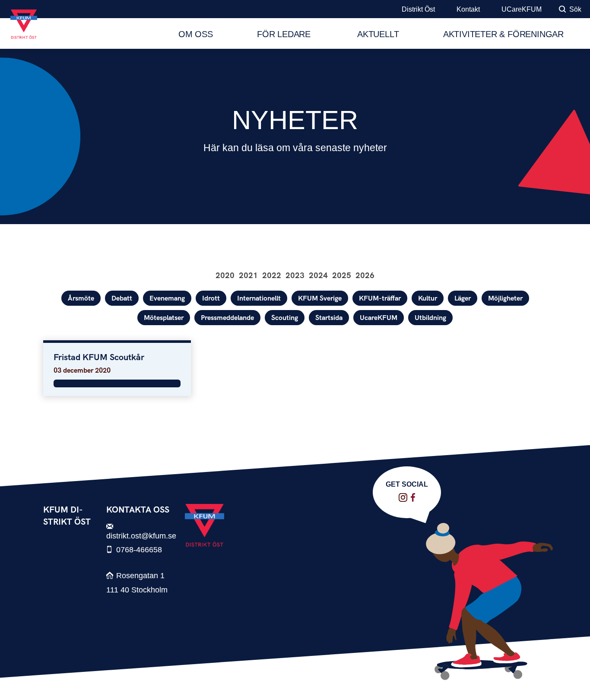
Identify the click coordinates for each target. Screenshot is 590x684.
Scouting (284, 318)
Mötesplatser (164, 318)
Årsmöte (81, 298)
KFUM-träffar (380, 298)
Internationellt (259, 298)
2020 (225, 276)
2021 (248, 276)
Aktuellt (378, 34)
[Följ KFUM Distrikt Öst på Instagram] (403, 497)
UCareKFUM (521, 9)
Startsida (329, 318)
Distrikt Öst (418, 9)
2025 (341, 276)
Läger (462, 298)
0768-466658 (139, 549)
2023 (295, 276)
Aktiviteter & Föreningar (503, 34)
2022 (271, 276)
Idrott (211, 298)
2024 (318, 276)
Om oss (195, 34)
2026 (364, 276)
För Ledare (285, 34)
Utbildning (430, 318)
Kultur (427, 298)
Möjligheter (505, 298)
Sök (575, 9)
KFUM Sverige (320, 298)
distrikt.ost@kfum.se (141, 535)
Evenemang (167, 298)
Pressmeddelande (227, 318)
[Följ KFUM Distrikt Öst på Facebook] (413, 497)
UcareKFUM (378, 318)
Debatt (121, 298)
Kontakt (468, 9)
